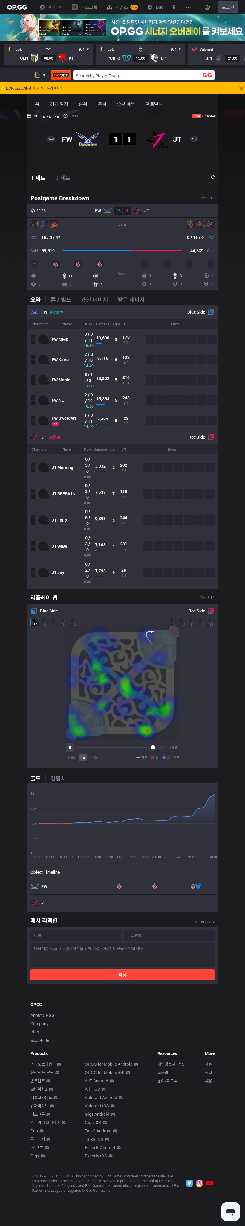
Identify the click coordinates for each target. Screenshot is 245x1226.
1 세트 (37, 177)
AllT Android (96, 1081)
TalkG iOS (94, 1139)
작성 (122, 975)
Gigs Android (97, 1114)
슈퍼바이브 (39, 1106)
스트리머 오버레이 (45, 1122)
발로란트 (37, 1081)
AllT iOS (92, 1089)
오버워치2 (38, 1089)
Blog (34, 1032)
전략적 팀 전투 (42, 1072)
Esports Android (100, 1147)
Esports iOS (96, 1156)
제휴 (208, 1064)
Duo (34, 1131)
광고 (208, 1072)
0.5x (71, 757)
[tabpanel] (122, 447)
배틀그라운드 (41, 1097)
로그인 (228, 7)
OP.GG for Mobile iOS (105, 1072)
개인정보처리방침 (171, 1064)
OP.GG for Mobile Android (109, 1064)
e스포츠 (36, 1147)
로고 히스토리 (41, 1040)
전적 (51, 7)
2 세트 (62, 177)
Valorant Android (101, 1097)
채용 (208, 1081)
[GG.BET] (61, 75)
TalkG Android (98, 1131)
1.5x (94, 757)
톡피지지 (37, 1139)
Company (39, 1023)
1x (83, 757)
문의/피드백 (167, 1081)
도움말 (162, 1072)
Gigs (34, 1156)
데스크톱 (37, 1114)
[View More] (188, 7)
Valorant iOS (97, 1106)
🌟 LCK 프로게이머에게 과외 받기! (32, 88)
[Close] (241, 88)
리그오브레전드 (43, 1064)
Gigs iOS (93, 1122)
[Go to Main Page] (17, 7)
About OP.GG (42, 1015)
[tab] (37, 299)
